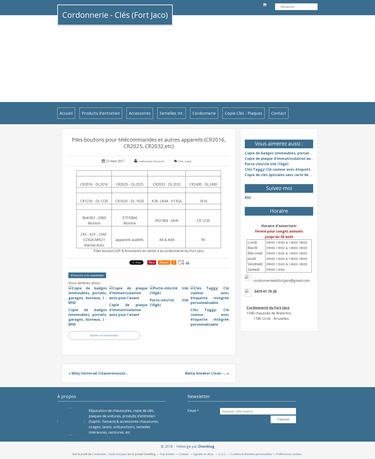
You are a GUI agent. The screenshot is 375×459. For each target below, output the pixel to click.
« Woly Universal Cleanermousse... (98, 373)
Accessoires (140, 113)
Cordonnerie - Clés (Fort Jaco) (115, 15)
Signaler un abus (203, 454)
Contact (278, 113)
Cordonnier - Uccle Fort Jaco (109, 454)
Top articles (167, 454)
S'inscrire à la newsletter (87, 275)
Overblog (206, 446)
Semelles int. (171, 113)
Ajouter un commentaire (104, 335)
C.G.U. (222, 454)
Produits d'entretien (101, 113)
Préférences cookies (288, 454)
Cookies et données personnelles (251, 454)
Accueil (66, 113)
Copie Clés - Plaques (243, 113)
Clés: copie (184, 161)
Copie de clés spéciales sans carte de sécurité (284, 174)
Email (192, 410)
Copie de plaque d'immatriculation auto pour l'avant (291, 158)
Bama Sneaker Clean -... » (207, 373)
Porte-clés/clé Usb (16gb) (266, 164)
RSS (248, 197)
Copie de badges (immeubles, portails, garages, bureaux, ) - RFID (301, 153)
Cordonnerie (204, 113)
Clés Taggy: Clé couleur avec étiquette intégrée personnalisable (301, 169)
